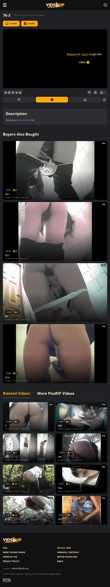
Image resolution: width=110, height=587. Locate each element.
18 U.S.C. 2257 (64, 548)
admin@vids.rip (20, 568)
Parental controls (68, 552)
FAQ (5, 548)
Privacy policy (11, 561)
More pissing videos (14, 552)
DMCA (60, 561)
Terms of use (10, 557)
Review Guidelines (67, 557)
